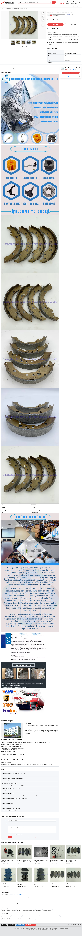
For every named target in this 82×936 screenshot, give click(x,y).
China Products (22, 928)
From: (7, 820)
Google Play (11, 924)
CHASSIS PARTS (24, 899)
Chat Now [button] (73, 24)
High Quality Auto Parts (54, 915)
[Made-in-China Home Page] (7, 2)
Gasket (42, 756)
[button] (50, 2)
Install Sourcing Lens (31, 924)
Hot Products (16, 928)
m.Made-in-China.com (43, 929)
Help (59, 6)
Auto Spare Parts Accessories (19, 918)
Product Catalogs (18, 894)
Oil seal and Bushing (25, 897)
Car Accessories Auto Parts (66, 915)
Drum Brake (38, 910)
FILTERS (62, 897)
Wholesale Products (41, 928)
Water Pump (17, 756)
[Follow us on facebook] (71, 924)
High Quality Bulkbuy (31, 918)
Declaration (53, 931)
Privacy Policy (59, 931)
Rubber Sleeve (27, 756)
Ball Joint (12, 756)
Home (2, 8)
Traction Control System (47, 910)
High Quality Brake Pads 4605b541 (7, 883)
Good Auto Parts (44, 915)
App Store (4, 924)
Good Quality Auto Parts (6, 918)
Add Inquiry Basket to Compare (23, 46)
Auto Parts (22, 8)
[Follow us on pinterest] (78, 924)
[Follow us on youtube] (76, 924)
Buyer (53, 6)
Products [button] (20, 2)
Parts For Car (25, 915)
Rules (80, 6)
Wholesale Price (48, 928)
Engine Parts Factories (16, 915)
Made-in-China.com (36, 929)
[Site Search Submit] (54, 2)
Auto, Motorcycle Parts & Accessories (12, 8)
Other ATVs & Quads (6, 910)
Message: (6, 827)
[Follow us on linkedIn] (80, 924)
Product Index (61, 928)
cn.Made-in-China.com (52, 929)
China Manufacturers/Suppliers (31, 928)
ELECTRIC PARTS (44, 899)
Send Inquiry (55, 24)
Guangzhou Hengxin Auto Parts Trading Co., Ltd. (58, 14)
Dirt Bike (18, 910)
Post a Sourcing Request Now (34, 837)
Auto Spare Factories (35, 915)
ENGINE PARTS (4, 899)
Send (10, 837)
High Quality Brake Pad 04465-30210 (73, 883)
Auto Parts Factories (6, 915)
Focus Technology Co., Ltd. (32, 931)
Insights (66, 928)
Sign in (79, 3)
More (2, 921)
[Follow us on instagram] (75, 924)
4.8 (66, 69)
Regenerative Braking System (28, 910)
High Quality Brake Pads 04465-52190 (57, 883)
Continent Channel (55, 928)
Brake (26, 8)
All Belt (2, 897)
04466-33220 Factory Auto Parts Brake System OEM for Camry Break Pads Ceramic (24, 862)
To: (7, 823)
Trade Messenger (20, 924)
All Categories (5, 6)
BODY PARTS (43, 897)
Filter (9, 756)
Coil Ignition (33, 756)
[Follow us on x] (73, 924)
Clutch (13, 910)
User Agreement (47, 931)
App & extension (66, 6)
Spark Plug (38, 756)
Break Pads (22, 756)
